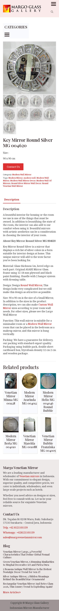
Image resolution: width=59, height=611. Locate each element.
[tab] (11, 199)
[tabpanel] (29, 281)
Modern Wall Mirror (21, 174)
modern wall (30, 177)
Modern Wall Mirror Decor (23, 180)
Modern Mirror (15, 177)
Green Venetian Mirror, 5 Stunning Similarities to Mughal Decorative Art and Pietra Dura (28, 563)
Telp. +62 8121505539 (15, 527)
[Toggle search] (52, 12)
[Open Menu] (53, 4)
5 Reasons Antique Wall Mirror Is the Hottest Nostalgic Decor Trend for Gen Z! (27, 570)
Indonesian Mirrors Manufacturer (29, 607)
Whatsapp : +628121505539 (18, 532)
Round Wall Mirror (31, 285)
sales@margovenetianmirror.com (22, 537)
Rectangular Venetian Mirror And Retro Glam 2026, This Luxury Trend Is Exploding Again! (28, 585)
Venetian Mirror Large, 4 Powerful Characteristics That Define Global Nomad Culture (26, 554)
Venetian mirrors (29, 476)
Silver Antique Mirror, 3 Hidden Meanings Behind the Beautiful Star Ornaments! (26, 578)
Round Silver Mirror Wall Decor (26, 183)
